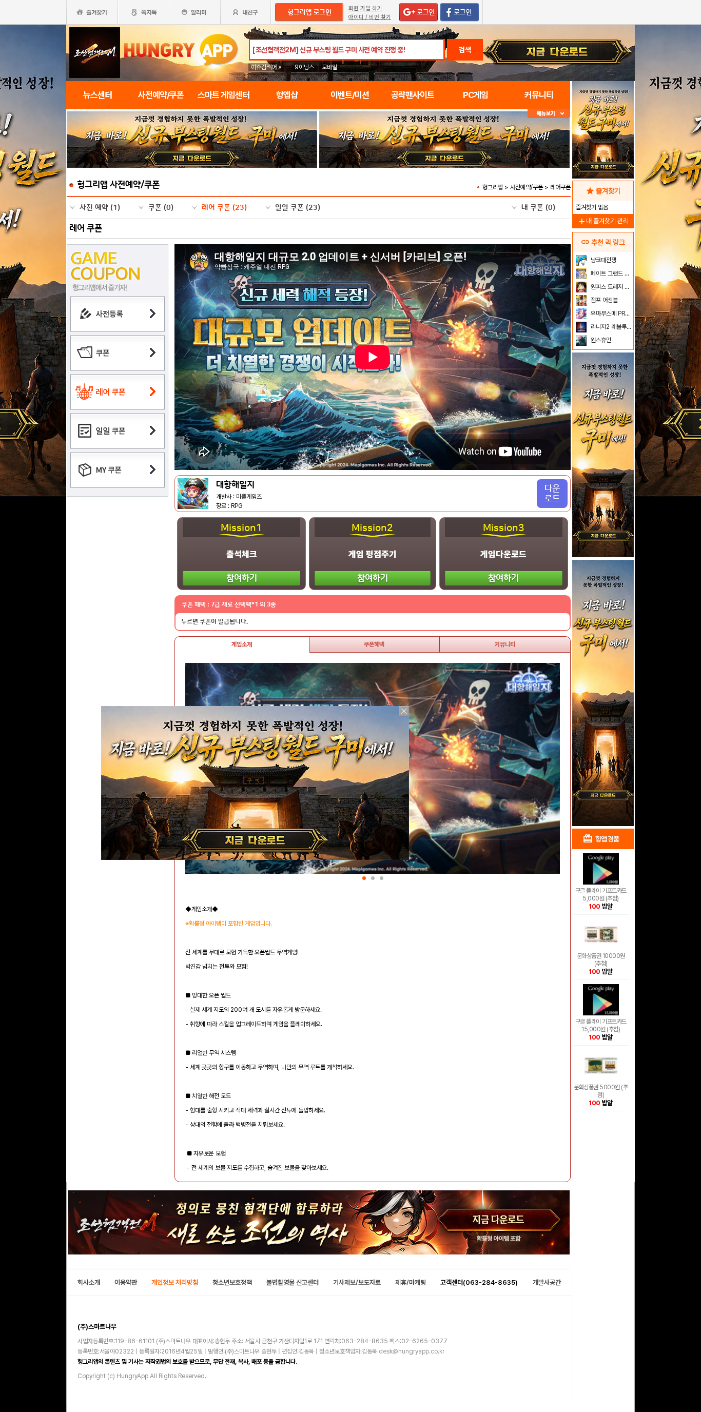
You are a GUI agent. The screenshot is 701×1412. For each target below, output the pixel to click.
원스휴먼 (600, 340)
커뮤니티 (505, 644)
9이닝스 (304, 67)
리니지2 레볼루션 (610, 326)
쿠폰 (160, 208)
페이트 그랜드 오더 (611, 273)
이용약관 (125, 1282)
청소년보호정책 (232, 1282)
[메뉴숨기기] (549, 113)
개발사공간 (547, 1282)
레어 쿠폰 (224, 208)
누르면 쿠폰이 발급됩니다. (214, 621)
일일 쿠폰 (297, 208)
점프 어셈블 (603, 300)
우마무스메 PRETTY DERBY (611, 313)
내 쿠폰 (538, 208)
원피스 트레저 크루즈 (611, 286)
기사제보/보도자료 (357, 1282)
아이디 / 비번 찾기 (369, 17)
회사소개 (88, 1282)
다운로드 (552, 493)
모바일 (329, 67)
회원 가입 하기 (365, 8)
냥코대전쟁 (602, 260)
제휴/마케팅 (410, 1282)
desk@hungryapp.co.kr (411, 1351)
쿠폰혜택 (374, 644)
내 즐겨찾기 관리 (603, 220)
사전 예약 (100, 208)
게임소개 (241, 644)
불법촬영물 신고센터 (292, 1282)
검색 (465, 50)
